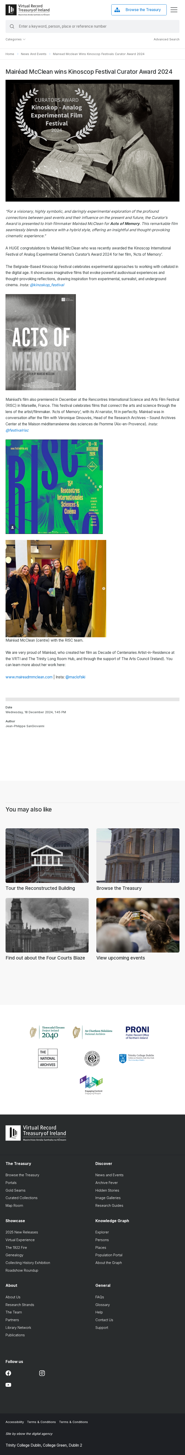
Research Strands (20, 1305)
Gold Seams (16, 1190)
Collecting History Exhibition (28, 1263)
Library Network (18, 1327)
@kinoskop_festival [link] (47, 285)
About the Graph (108, 1263)
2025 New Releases (22, 1232)
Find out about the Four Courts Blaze (45, 958)
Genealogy (14, 1255)
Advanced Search (166, 39)
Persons (102, 1240)
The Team (14, 1312)
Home (10, 54)
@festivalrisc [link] (17, 430)
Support (101, 1327)
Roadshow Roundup (22, 1270)
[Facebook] (8, 1373)
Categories (14, 39)
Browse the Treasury (119, 888)
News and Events (109, 1175)
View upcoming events (120, 958)
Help (99, 1312)
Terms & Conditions (41, 1422)
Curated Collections (22, 1198)
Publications (15, 1335)
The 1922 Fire (16, 1247)
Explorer (102, 1232)
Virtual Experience (20, 1240)
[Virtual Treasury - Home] (27, 9)
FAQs (99, 1297)
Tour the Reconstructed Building (40, 888)
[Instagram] (42, 1373)
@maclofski (75, 677)
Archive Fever (106, 1183)
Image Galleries (108, 1198)
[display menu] (173, 9)
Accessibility (15, 1422)
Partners (12, 1320)
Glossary (102, 1305)
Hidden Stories (107, 1190)
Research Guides (109, 1205)
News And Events (33, 54)
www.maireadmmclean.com (29, 677)
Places (100, 1247)
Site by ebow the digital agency (29, 1434)
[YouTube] (8, 1384)
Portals (11, 1183)
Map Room (14, 1205)
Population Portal (108, 1255)
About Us (13, 1297)
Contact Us (104, 1320)
